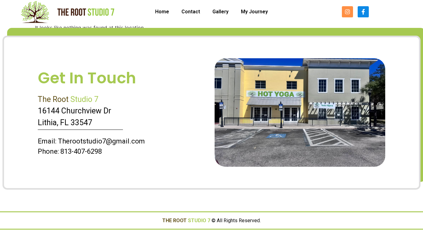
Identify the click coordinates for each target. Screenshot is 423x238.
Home (162, 12)
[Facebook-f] (363, 11)
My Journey (254, 12)
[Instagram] (347, 11)
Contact (190, 12)
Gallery (220, 12)
